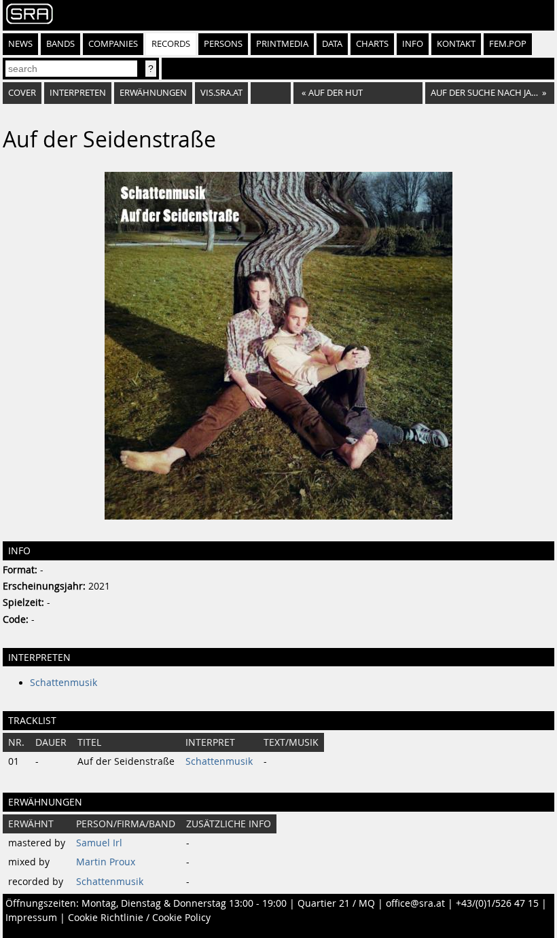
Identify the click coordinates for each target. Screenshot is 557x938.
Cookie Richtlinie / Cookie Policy (139, 918)
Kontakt (456, 44)
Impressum (31, 918)
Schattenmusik (63, 683)
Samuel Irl (99, 843)
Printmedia (282, 44)
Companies (113, 44)
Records (170, 44)
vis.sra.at (221, 92)
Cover (22, 92)
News (20, 44)
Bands (60, 44)
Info (412, 44)
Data (332, 44)
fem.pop (507, 44)
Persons (223, 44)
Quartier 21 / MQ (336, 903)
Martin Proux (105, 862)
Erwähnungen (153, 92)
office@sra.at (415, 903)
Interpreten (78, 92)
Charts (372, 44)
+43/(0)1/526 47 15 (497, 903)
